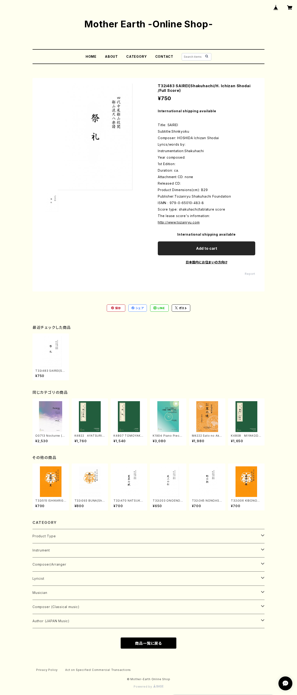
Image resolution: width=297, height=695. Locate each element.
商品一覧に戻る (148, 643)
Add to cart (206, 248)
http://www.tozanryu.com (179, 222)
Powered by (143, 686)
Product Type (44, 536)
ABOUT (111, 56)
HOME (91, 56)
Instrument (41, 550)
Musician (39, 593)
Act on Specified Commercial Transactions (98, 670)
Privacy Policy (47, 670)
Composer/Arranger (49, 564)
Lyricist (38, 578)
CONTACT (164, 56)
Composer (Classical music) (56, 607)
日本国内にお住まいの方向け (206, 262)
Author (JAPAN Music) (51, 621)
